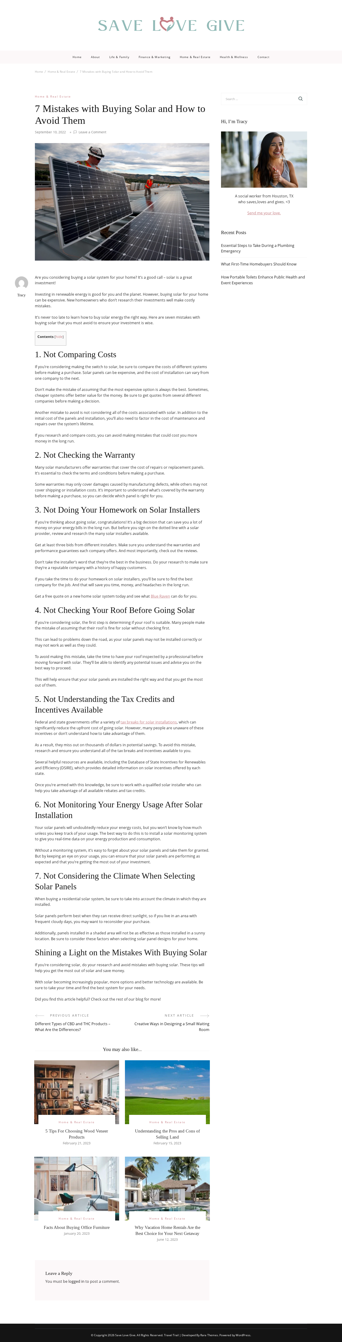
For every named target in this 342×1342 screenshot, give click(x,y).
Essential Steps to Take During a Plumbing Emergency (257, 248)
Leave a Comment (92, 132)
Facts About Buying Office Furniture (77, 1227)
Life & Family (119, 57)
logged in (76, 1281)
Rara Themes (209, 1335)
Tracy (21, 295)
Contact (263, 57)
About (95, 57)
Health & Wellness (234, 57)
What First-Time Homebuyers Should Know (258, 264)
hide (59, 336)
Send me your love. (264, 213)
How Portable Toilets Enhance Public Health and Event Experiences (263, 280)
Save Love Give (125, 1335)
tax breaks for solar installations (149, 722)
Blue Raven (160, 596)
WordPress (243, 1335)
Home (77, 57)
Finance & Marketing (155, 57)
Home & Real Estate (195, 57)
